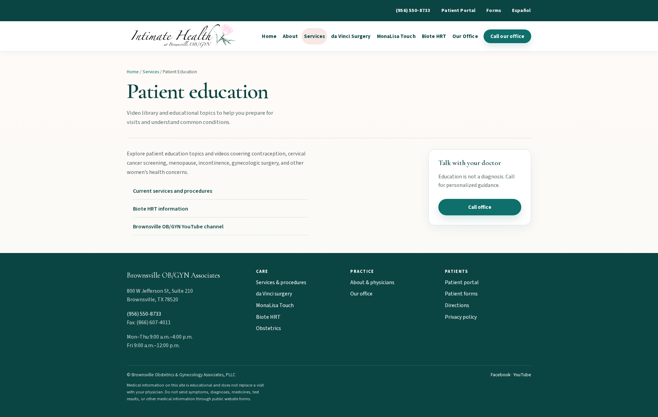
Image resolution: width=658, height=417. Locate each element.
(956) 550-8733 (413, 10)
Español (521, 10)
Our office (361, 294)
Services (314, 36)
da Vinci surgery (274, 294)
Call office (479, 207)
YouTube (522, 374)
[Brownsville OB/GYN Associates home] (181, 36)
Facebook (500, 374)
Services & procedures (281, 282)
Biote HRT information (160, 209)
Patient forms (461, 294)
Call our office (507, 36)
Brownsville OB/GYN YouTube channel (178, 226)
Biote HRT (434, 36)
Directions (457, 305)
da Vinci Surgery (350, 36)
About (290, 36)
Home (269, 36)
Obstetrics (268, 328)
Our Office (465, 36)
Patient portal (462, 282)
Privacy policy (461, 317)
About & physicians (372, 282)
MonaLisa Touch (396, 36)
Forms (493, 10)
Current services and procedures (172, 191)
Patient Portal (458, 10)
